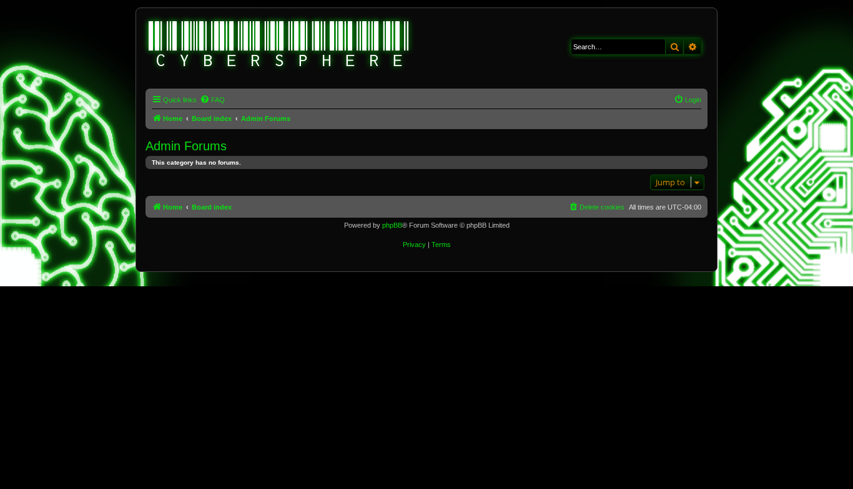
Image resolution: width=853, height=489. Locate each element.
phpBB (392, 225)
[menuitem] (212, 99)
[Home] (279, 45)
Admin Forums (186, 146)
